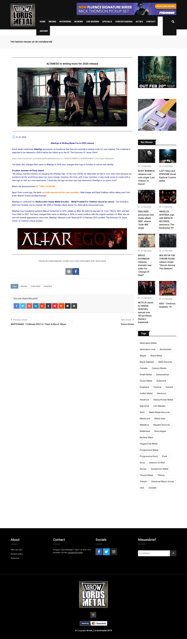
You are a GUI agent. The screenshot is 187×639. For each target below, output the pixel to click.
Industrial (144, 406)
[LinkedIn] (36, 306)
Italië (142, 412)
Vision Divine (127, 324)
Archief (44, 31)
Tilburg (161, 475)
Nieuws (52, 22)
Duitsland (161, 381)
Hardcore (161, 393)
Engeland (144, 387)
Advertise (15, 558)
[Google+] (29, 306)
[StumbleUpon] (42, 306)
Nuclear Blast (146, 437)
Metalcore (145, 418)
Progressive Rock (149, 456)
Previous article (20, 320)
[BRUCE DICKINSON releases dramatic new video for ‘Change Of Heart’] (146, 241)
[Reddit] (61, 306)
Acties (139, 22)
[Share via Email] (68, 306)
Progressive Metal (149, 450)
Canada (143, 368)
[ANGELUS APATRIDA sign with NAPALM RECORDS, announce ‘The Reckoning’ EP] (167, 197)
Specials (107, 22)
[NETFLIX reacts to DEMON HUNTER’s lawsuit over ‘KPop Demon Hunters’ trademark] (146, 288)
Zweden (152, 487)
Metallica (144, 425)
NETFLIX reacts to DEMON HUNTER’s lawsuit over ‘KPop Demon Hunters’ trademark (145, 312)
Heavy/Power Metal (163, 399)
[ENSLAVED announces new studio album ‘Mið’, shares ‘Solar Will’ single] (146, 197)
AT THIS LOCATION (45, 186)
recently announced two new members (61, 192)
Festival (157, 387)
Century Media (159, 368)
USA (142, 487)
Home (42, 22)
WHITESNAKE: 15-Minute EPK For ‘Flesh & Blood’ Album (38, 324)
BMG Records (165, 362)
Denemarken (162, 374)
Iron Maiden (159, 406)
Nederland (48, 286)
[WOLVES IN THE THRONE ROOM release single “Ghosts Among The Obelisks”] (167, 241)
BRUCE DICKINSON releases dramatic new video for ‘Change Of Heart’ (145, 265)
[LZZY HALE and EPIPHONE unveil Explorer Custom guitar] (167, 156)
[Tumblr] (48, 306)
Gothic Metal (146, 393)
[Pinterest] (55, 306)
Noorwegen (160, 431)
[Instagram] (113, 551)
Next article (126, 320)
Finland (169, 387)
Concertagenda (124, 22)
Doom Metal (146, 381)
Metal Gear (159, 418)
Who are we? (17, 549)
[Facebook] (75, 271)
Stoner (143, 469)
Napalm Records (161, 425)
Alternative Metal (148, 343)
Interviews (65, 22)
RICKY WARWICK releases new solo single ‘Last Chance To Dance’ (146, 177)
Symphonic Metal (159, 469)
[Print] (74, 306)
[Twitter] (23, 306)
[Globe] (68, 271)
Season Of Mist (157, 462)
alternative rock (147, 349)
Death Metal (35, 286)
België (143, 355)
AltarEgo (24, 286)
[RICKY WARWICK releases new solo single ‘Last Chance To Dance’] (146, 156)
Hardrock (144, 399)
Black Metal (156, 355)
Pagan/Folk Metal (148, 443)
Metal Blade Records (159, 412)
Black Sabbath (147, 362)
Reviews (78, 22)
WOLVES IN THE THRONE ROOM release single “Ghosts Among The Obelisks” (167, 262)
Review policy (17, 554)
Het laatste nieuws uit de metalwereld (31, 41)
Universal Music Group (162, 481)
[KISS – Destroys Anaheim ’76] (167, 288)
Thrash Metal (146, 475)
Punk (164, 456)
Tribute (143, 481)
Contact (151, 22)
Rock (142, 462)
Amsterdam (165, 349)
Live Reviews (92, 22)
